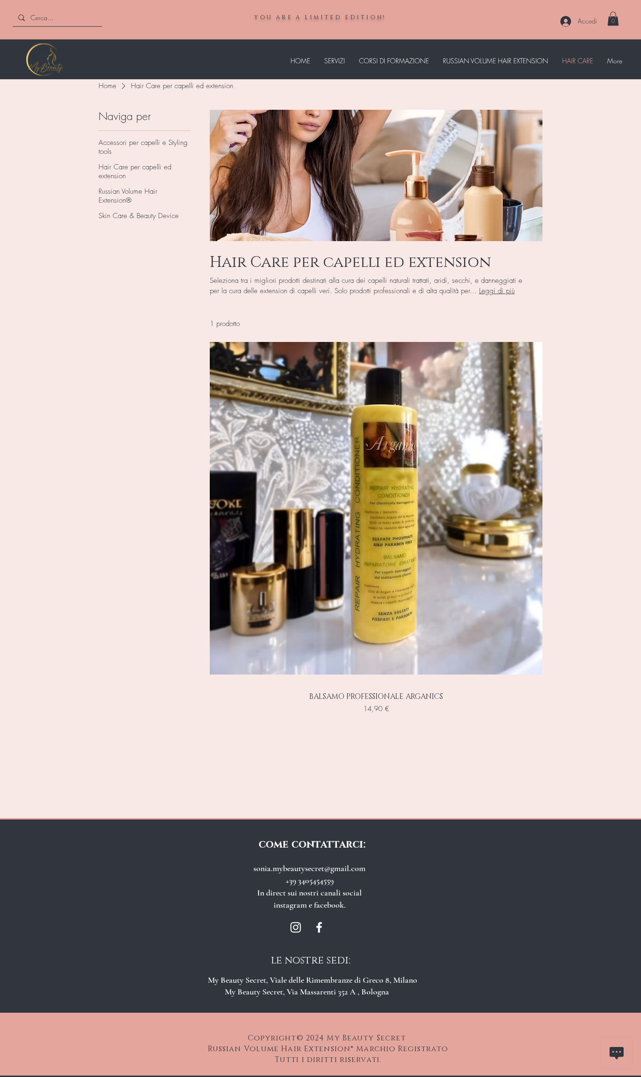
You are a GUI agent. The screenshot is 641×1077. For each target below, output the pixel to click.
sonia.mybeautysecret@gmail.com (309, 868)
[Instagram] (296, 927)
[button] (613, 19)
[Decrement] (226, 729)
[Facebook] (319, 927)
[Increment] (525, 729)
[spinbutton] (375, 729)
